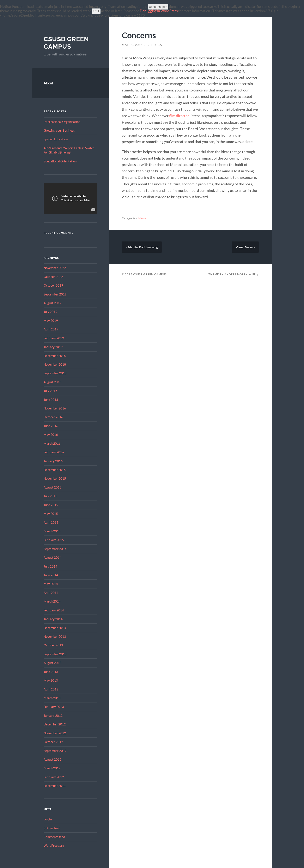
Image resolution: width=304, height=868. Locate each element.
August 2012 (52, 759)
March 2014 (52, 601)
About (48, 83)
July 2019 (50, 311)
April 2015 (51, 522)
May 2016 (51, 434)
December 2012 (55, 724)
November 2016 (55, 408)
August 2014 (52, 557)
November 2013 (55, 636)
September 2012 (55, 751)
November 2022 (55, 268)
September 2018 (55, 373)
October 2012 (53, 742)
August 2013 (52, 663)
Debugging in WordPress (159, 11)
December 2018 (55, 356)
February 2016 (54, 452)
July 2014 (50, 566)
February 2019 (54, 338)
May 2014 (51, 584)
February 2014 (54, 610)
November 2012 (55, 733)
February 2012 (54, 777)
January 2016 (53, 461)
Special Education (56, 139)
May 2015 (51, 513)
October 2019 (53, 285)
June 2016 (51, 426)
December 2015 (55, 470)
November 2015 (55, 478)
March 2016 (52, 443)
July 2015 (50, 496)
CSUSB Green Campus (66, 42)
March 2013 (52, 698)
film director (179, 115)
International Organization (62, 122)
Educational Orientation (60, 161)
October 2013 (53, 645)
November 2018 (55, 364)
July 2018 (50, 391)
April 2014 (51, 592)
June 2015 (51, 505)
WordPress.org (54, 845)
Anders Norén (236, 274)
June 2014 (51, 575)
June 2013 (51, 672)
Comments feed (54, 837)
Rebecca (154, 45)
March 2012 (52, 768)
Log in (48, 819)
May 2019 (51, 320)
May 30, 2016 (132, 45)
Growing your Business (59, 130)
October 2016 (53, 417)
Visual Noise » (245, 247)
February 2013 (54, 706)
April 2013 (51, 689)
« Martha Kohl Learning (142, 247)
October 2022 (53, 277)
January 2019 (53, 347)
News (142, 218)
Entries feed (52, 828)
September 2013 (55, 654)
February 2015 (54, 540)
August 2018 (52, 382)
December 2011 (55, 786)
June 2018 (51, 399)
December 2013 (55, 628)
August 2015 (52, 487)
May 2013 (51, 680)
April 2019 (51, 329)
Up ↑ (255, 274)
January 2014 (53, 619)
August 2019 (52, 303)
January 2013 (53, 715)
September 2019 (55, 294)
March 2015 (52, 531)
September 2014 (55, 549)
